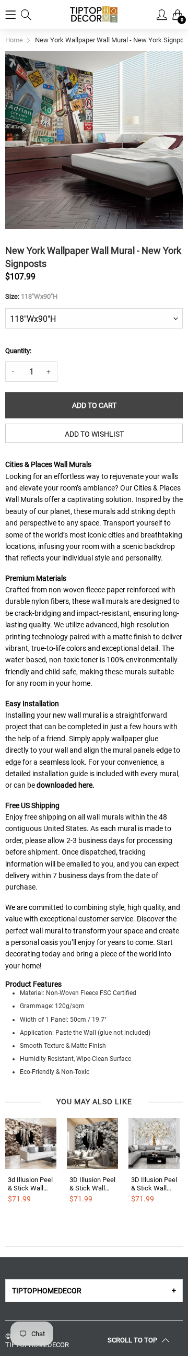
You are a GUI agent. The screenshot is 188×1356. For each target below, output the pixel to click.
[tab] (94, 1290)
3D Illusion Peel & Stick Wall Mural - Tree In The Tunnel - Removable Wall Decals (154, 1184)
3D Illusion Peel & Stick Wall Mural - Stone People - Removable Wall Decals (92, 1184)
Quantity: (18, 351)
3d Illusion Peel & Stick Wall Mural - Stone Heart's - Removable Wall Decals (30, 1184)
